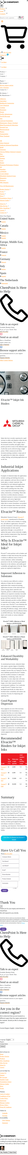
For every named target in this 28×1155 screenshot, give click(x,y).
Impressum (3, 1100)
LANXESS (3, 171)
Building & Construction (7, 103)
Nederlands (4, 283)
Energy (2, 112)
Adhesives (3, 99)
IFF (1, 167)
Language (3, 1039)
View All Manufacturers (7, 186)
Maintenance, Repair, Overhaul (9, 123)
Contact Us (3, 1073)
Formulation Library (6, 1082)
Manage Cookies (4, 1103)
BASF (2, 147)
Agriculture (3, 101)
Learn (2, 11)
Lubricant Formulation (6, 121)
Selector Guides (4, 1084)
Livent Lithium (4, 174)
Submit (3, 1046)
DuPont (2, 156)
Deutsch (3, 262)
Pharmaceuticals (4, 129)
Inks (1, 118)
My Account (3, 1077)
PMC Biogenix (4, 182)
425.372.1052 (7, 52)
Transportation (4, 134)
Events (2, 1088)
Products (2, 9)
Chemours (3, 149)
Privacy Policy (4, 1105)
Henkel (2, 163)
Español (3, 238)
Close (3, 929)
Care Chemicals (4, 105)
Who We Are (3, 1063)
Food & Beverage (5, 116)
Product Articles (4, 1056)
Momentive (3, 178)
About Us (2, 1065)
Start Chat (13, 1152)
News (1, 1086)
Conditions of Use (5, 1096)
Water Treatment (4, 136)
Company (3, 14)
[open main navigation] (1, 5)
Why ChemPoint (4, 1061)
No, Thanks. (4, 1152)
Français (3, 255)
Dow (1, 154)
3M (1, 141)
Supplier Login (4, 1079)
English (3, 222)
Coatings (2, 107)
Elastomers (3, 110)
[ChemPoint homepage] (1, 3)
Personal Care (4, 127)
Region (2, 1042)
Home (1, 1054)
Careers (2, 1067)
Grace (1, 160)
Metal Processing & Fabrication (9, 125)
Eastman (2, 158)
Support (2, 1075)
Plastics (2, 132)
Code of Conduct (5, 1094)
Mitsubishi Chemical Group (8, 176)
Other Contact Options (6, 360)
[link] (3, 1113)
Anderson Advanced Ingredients (9, 145)
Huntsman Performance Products (9, 165)
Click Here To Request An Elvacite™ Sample (14, 838)
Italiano (3, 269)
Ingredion (2, 169)
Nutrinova (3, 180)
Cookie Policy (4, 1098)
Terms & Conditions (6, 1107)
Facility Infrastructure (6, 114)
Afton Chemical (4, 143)
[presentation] (5, 1120)
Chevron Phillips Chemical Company (10, 152)
